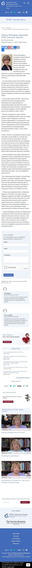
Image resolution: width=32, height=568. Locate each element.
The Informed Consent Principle (10, 456)
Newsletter (8, 27)
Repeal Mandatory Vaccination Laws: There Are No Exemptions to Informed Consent (15, 372)
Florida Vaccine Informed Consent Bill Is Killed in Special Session (15, 357)
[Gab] (15, 12)
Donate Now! (7, 341)
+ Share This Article (10, 49)
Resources (16, 543)
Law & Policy (16, 538)
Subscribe (24, 502)
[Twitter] (26, 12)
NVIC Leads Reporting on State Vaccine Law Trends (15, 367)
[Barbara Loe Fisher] (16, 422)
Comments (7, 255)
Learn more (10, 567)
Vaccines (16, 536)
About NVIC (16, 533)
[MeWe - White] (19, 12)
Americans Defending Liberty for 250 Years (13, 352)
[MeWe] (19, 386)
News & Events (16, 541)
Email (5, 248)
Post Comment (9, 275)
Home (2, 27)
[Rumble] (23, 12)
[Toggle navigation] (28, 3)
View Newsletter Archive (22, 377)
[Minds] (7, 12)
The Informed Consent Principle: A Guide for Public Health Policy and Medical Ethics (15, 362)
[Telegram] (11, 12)
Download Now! (8, 401)
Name (5, 242)
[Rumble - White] (24, 386)
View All (4, 411)
